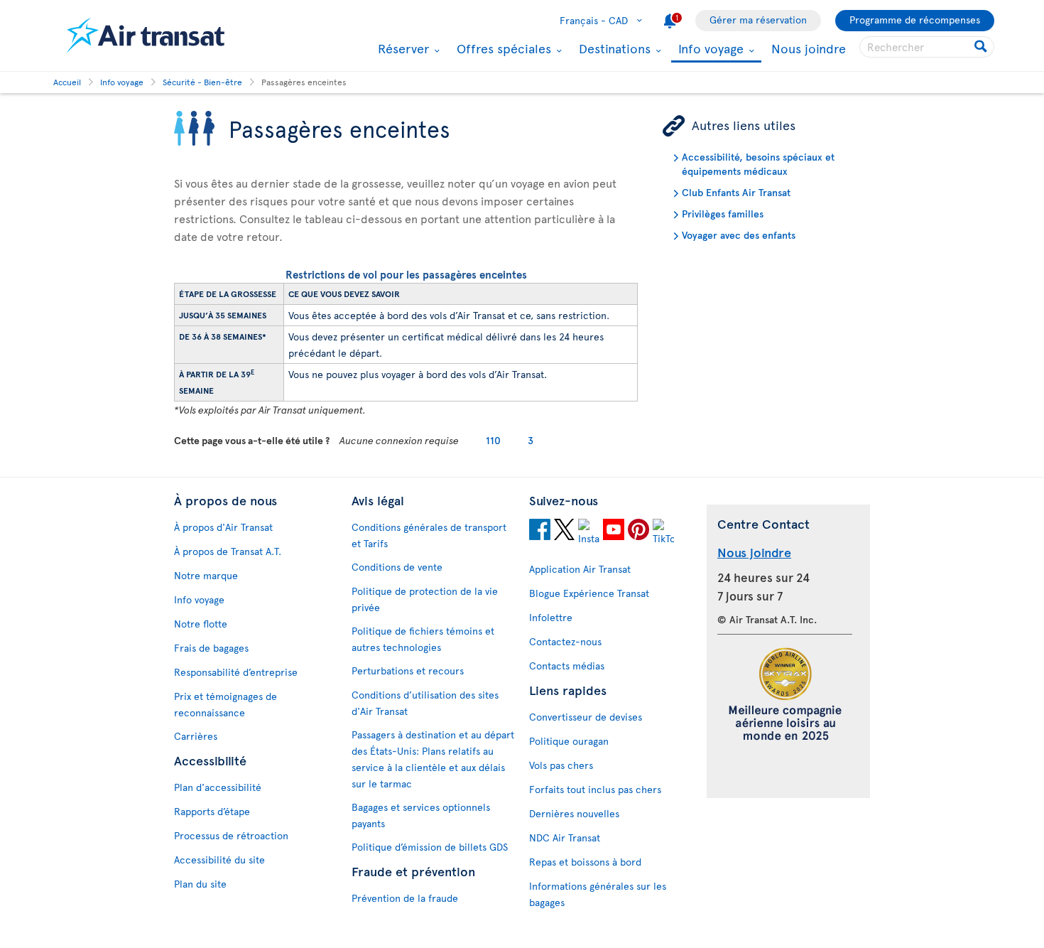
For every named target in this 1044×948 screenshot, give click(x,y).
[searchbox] (926, 47)
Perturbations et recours (408, 670)
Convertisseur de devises (585, 716)
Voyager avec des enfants (738, 235)
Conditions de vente (397, 566)
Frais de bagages (211, 648)
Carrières (195, 736)
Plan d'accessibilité (217, 787)
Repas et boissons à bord (585, 861)
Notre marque (206, 575)
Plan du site (200, 883)
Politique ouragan (569, 741)
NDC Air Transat (564, 837)
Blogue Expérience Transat (589, 593)
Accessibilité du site (219, 859)
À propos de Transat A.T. (227, 551)
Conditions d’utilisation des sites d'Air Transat (425, 703)
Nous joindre (808, 48)
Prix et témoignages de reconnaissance (225, 704)
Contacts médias (566, 665)
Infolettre (550, 617)
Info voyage (709, 49)
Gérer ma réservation (758, 19)
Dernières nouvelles (574, 813)
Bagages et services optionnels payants (421, 815)
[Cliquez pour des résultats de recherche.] (981, 47)
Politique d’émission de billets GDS (430, 846)
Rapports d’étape (212, 811)
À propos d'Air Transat (223, 527)
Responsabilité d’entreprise (236, 672)
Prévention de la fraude (405, 898)
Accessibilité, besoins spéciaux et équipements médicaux (758, 164)
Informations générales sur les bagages (597, 894)
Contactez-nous (565, 641)
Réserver (402, 48)
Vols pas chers (561, 765)
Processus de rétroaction (231, 835)
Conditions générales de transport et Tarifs (429, 535)
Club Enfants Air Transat (736, 192)
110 (493, 440)
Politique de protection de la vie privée (425, 599)
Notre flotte (200, 623)
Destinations (613, 48)
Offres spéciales (502, 48)
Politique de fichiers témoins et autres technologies (423, 639)
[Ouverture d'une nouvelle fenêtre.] (539, 531)
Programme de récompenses (914, 19)
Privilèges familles (722, 213)
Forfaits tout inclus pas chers (595, 789)
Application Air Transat (580, 569)
